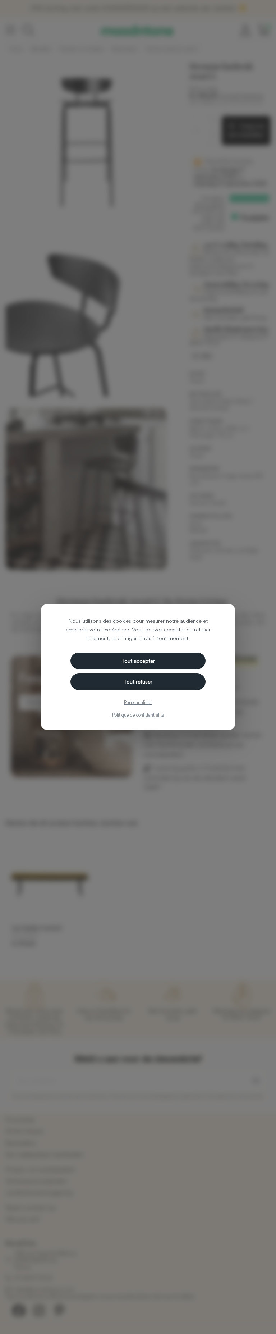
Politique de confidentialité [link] (138, 715)
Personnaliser (138, 702)
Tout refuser (138, 681)
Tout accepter (138, 660)
